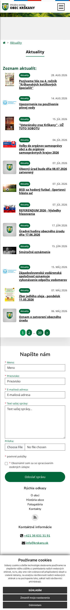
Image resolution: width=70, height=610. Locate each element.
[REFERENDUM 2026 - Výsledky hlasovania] (9, 209)
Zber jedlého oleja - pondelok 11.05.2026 (39, 298)
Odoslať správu (35, 477)
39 (40, 332)
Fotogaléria (35, 504)
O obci (35, 495)
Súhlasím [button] (35, 590)
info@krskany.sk (37, 543)
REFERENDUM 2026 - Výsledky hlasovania (40, 212)
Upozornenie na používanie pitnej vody (38, 106)
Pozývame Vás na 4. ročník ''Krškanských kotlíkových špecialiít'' (38, 84)
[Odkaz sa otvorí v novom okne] (35, 517)
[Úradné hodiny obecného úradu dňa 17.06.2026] (9, 229)
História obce (35, 500)
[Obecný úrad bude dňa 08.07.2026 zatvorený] (9, 167)
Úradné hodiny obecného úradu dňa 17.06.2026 (42, 233)
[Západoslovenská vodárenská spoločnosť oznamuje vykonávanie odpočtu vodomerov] (9, 272)
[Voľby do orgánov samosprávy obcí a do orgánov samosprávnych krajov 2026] (9, 145)
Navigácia (11, 6)
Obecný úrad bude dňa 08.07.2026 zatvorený (43, 170)
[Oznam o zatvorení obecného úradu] (9, 315)
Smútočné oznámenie (34, 252)
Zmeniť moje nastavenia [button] (35, 597)
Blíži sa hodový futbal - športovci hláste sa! (42, 191)
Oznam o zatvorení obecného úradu (40, 318)
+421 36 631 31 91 (37, 536)
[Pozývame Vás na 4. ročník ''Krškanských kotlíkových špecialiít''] (9, 81)
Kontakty (35, 509)
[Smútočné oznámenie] (9, 250)
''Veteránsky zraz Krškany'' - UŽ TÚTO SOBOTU (41, 126)
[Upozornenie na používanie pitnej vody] (9, 102)
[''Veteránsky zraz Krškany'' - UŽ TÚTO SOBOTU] (9, 123)
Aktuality (16, 43)
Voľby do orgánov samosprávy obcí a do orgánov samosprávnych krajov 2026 (40, 149)
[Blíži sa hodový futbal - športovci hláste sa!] (9, 188)
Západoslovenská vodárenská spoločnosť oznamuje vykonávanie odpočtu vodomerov (43, 276)
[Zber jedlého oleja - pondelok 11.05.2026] (9, 294)
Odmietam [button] (35, 605)
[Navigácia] (61, 6)
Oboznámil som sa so (31, 465)
